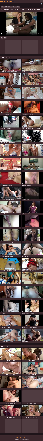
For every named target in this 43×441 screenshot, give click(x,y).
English (41, 1)
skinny (18, 6)
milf (2, 37)
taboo (2, 6)
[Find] (41, 4)
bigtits (6, 6)
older (14, 6)
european (10, 6)
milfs (5, 37)
